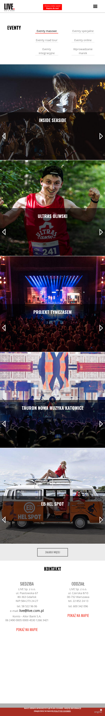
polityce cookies (62, 711)
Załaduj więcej (52, 552)
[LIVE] (9, 6)
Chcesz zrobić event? (52, 7)
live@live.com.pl (31, 610)
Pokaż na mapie (27, 629)
